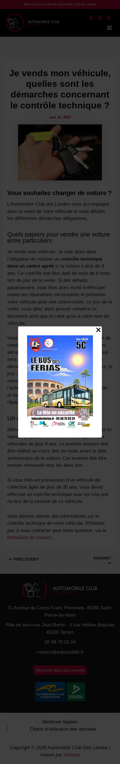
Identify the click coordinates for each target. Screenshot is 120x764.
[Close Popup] (98, 330)
